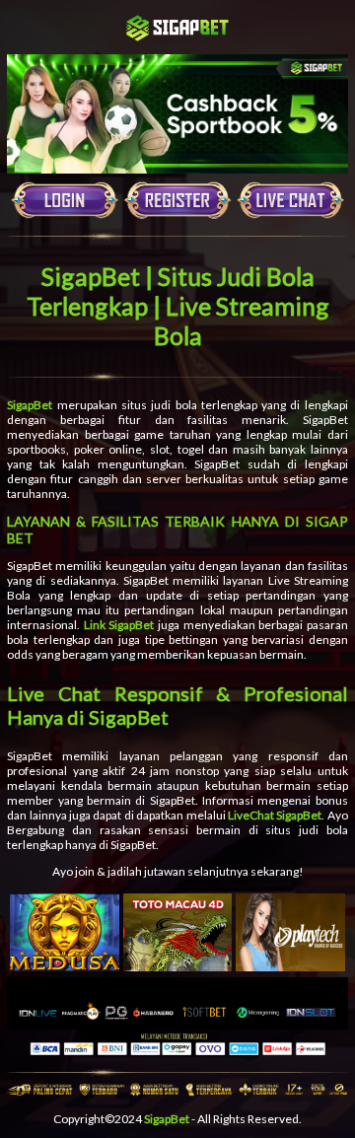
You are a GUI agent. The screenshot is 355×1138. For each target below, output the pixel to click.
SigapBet (29, 404)
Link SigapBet (119, 624)
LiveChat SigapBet (274, 815)
